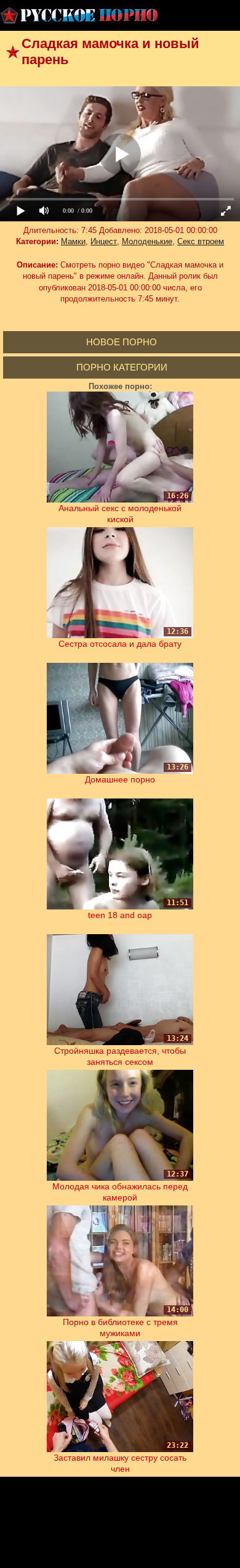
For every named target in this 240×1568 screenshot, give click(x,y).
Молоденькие (147, 241)
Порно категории (121, 367)
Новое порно (121, 342)
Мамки (73, 241)
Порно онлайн (80, 15)
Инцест (103, 241)
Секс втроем (200, 241)
